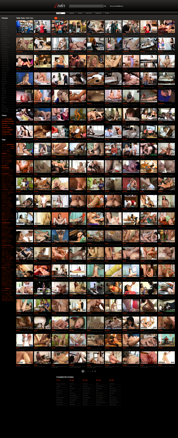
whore (3, 300)
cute (12, 189)
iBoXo (71, 386)
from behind (4, 210)
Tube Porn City (5, 58)
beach (9, 156)
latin (5, 239)
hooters (3, 228)
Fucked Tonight (112, 404)
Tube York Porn (112, 397)
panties (3, 259)
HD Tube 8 (85, 383)
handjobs (4, 221)
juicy (6, 236)
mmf (12, 248)
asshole (9, 151)
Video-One (4, 97)
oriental (6, 258)
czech (3, 190)
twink (8, 295)
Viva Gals (4, 79)
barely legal (4, 155)
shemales (4, 273)
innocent (7, 232)
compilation (4, 184)
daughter (11, 190)
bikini (3, 162)
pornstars (7, 264)
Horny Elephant (73, 395)
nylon (3, 255)
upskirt (7, 296)
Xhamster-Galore (60, 397)
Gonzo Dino (72, 393)
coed (9, 182)
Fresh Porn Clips (5, 35)
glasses (8, 216)
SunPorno (6, 127)
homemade (5, 227)
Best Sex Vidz (112, 388)
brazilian (8, 172)
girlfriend (4, 215)
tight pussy (4, 292)
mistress (9, 248)
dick (9, 192)
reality (8, 267)
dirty (3, 193)
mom (3, 249)
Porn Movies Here (6, 42)
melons (9, 247)
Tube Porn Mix (5, 65)
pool (3, 264)
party (3, 261)
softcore (4, 277)
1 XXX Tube (85, 399)
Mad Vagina (72, 404)
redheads (4, 269)
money (6, 249)
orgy (3, 258)
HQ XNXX (85, 402)
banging (9, 153)
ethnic (9, 200)
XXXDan (71, 51)
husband (9, 231)
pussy (4, 267)
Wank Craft (85, 386)
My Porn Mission (99, 386)
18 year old (4, 142)
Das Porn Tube (5, 108)
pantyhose (8, 259)
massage (4, 243)
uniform (3, 296)
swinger (8, 285)
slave (6, 274)
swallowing (4, 285)
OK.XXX (18, 34)
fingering (10, 205)
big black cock (9, 159)
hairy (12, 219)
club (7, 182)
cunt (10, 189)
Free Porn (98, 404)
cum (12, 187)
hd (10, 223)
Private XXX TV (99, 399)
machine (8, 242)
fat (11, 202)
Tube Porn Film (5, 63)
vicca (3, 297)
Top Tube (80, 13)
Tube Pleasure (5, 56)
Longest (62, 18)
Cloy (3, 104)
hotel (7, 228)
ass (8, 150)
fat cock (3, 204)
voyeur (10, 297)
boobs (8, 169)
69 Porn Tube (5, 26)
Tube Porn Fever (5, 60)
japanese (4, 235)
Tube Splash (4, 72)
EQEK (97, 390)
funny (9, 210)
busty (10, 175)
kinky (9, 236)
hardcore (6, 223)
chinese (6, 179)
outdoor (11, 258)
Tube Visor (72, 383)
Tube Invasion (5, 53)
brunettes (5, 174)
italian (9, 233)
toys (7, 293)
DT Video (4, 92)
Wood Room (4, 81)
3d (7, 142)
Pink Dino (4, 90)
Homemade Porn (113, 390)
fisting (11, 207)
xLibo (110, 395)
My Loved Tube (5, 40)
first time (3, 207)
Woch (3, 99)
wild (9, 300)
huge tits (9, 229)
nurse (10, 254)
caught (6, 178)
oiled (9, 255)
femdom (10, 204)
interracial (5, 233)
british (12, 172)
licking (9, 241)
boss (6, 170)
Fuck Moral (111, 383)
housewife (10, 228)
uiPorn (36, 103)
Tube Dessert (5, 51)
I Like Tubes (4, 37)
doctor (5, 193)
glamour (4, 216)
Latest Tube (88, 13)
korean (6, 237)
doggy (9, 193)
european (4, 201)
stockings (9, 281)
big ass (3, 159)
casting (3, 178)
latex (3, 239)
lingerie (3, 242)
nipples (10, 252)
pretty (5, 265)
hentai (3, 224)
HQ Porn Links (5, 111)
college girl (8, 183)
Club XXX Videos (99, 393)
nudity (6, 254)
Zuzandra (58, 386)
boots (12, 169)
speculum (9, 278)
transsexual (4, 295)
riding (11, 269)
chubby (3, 180)
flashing (4, 208)
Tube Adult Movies (6, 46)
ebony (10, 198)
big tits (9, 161)
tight (13, 290)
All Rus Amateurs (86, 397)
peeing (6, 261)
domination (4, 196)
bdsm (6, 156)
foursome (4, 209)
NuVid (4, 123)
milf (12, 247)
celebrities (11, 178)
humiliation (4, 231)
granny (8, 217)
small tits (4, 275)
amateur (10, 144)
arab (9, 148)
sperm (3, 279)
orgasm (11, 257)
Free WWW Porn (99, 397)
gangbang (8, 212)
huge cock (4, 229)
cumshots (5, 189)
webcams (5, 299)
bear (13, 156)
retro (9, 269)
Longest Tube (98, 13)
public (9, 265)
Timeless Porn (59, 390)
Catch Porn (72, 402)
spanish (10, 277)
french (8, 209)
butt (3, 177)
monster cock (5, 251)
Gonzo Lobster (59, 402)
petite (10, 261)
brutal (11, 174)
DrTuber (8, 119)
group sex (5, 219)
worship (12, 300)
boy (12, 170)
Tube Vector (4, 74)
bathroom (9, 155)
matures (4, 247)
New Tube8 (85, 395)
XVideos (5, 134)
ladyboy (10, 237)
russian (7, 270)
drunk (7, 198)
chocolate (11, 179)
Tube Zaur (4, 76)
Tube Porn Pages (5, 69)
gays (3, 213)
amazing (4, 146)
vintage (6, 297)
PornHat (107, 34)
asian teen (4, 150)
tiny (8, 292)
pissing (7, 262)
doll (8, 195)
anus (6, 148)
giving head (10, 215)
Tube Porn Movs (5, 67)
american (9, 146)
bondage (4, 169)
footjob (10, 208)
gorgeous (4, 217)
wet (9, 299)
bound (9, 170)
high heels (4, 225)
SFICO (3, 85)
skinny (3, 274)
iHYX (57, 395)
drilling (3, 198)
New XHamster (86, 393)
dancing (6, 190)
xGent (110, 386)
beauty (3, 158)
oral (7, 257)
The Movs (4, 21)
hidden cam (7, 224)
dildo (12, 192)
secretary (4, 271)
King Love (4, 101)
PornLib (160, 34)
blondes (4, 165)
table (12, 285)
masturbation (6, 245)
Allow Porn (85, 404)
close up (3, 182)
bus (7, 175)
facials (8, 202)
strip (7, 282)
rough (3, 270)
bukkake (4, 175)
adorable (4, 144)
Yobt (10, 134)
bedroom (8, 158)
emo (3, 200)
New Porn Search (86, 388)
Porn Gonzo (4, 24)
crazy (11, 186)
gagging (3, 212)
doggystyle (4, 195)
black (7, 164)
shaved (8, 271)
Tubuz (57, 388)
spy (11, 279)
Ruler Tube (4, 44)
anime (3, 148)
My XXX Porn (99, 388)
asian (12, 148)
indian (3, 232)
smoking (8, 275)
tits (10, 292)
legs (8, 239)
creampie (4, 187)
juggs (3, 236)
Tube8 (10, 130)
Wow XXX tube (99, 395)
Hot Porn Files (59, 404)
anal (12, 146)
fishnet (7, 207)
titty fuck (3, 293)
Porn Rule (4, 106)
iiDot (70, 390)
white (11, 299)
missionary (4, 248)
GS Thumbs (59, 393)
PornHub (11, 123)
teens (7, 288)
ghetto (11, 213)
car (4, 177)
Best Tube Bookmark (100, 402)
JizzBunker (19, 51)
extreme (4, 202)
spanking (4, 278)
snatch (11, 275)
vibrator (11, 296)
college (3, 183)
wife (6, 300)
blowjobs (5, 168)
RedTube (5, 125)
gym (10, 219)
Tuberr (97, 383)
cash (11, 177)
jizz (12, 235)
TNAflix (4, 130)
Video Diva (4, 83)
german (7, 213)
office (6, 255)
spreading (7, 279)
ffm (6, 205)
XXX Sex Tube (86, 390)
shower (9, 273)
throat (10, 290)
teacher (10, 286)
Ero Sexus (4, 30)
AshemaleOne (126, 86)
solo (7, 277)
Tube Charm (4, 49)
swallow (9, 284)
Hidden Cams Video (113, 402)
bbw (3, 156)
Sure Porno (111, 393)
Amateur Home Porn (60, 383)
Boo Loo (3, 95)
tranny (10, 293)
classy (10, 180)
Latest (59, 18)
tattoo (6, 286)
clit (13, 180)
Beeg (3, 119)
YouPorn (3, 135)
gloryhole (12, 216)
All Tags (107, 13)
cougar (9, 184)
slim (9, 274)
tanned (3, 286)
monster (10, 249)
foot (7, 208)
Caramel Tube (5, 28)
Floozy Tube (4, 33)
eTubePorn (72, 388)
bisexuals (7, 162)
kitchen (3, 237)
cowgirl (8, 186)
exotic (8, 201)
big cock (4, 161)
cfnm (3, 179)
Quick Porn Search (74, 397)
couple (4, 186)
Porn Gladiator (73, 399)
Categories (71, 13)
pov (3, 265)
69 (9, 142)
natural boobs (5, 252)
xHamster (6, 132)
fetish (3, 205)
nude (3, 254)
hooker (10, 227)
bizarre (3, 163)
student (10, 282)
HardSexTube (8, 121)
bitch (10, 162)
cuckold (9, 187)
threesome (5, 290)
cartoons (8, 177)
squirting (4, 281)
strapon (3, 282)
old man (3, 256)
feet (7, 204)
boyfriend (4, 172)
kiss (12, 236)
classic (7, 180)
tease (3, 288)
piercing (3, 262)
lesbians (4, 241)
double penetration (6, 197)
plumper (11, 262)
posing (12, 264)
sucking (4, 284)
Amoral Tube (59, 399)
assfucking (4, 151)
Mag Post (4, 88)
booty (3, 170)
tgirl (11, 288)
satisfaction (11, 270)
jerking (9, 235)
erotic (5, 200)
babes (4, 153)
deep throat (4, 192)
